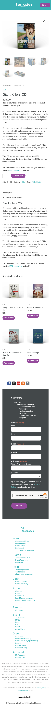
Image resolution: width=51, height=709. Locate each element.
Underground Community (25, 600)
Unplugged (19, 548)
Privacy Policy (20, 657)
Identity (38, 182)
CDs (9, 86)
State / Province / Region (21, 464)
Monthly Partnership (23, 639)
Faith (33, 182)
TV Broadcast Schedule (24, 550)
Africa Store (20, 629)
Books (17, 627)
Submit (19, 506)
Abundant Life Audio (23, 558)
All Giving (19, 636)
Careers (18, 593)
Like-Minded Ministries (24, 598)
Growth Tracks (21, 582)
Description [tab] (7, 193)
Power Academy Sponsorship (26, 641)
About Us (18, 591)
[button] (44, 5)
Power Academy (21, 584)
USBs (17, 622)
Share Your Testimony (24, 574)
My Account (20, 655)
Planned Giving (21, 648)
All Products (20, 618)
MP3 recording (15, 170)
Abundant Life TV (22, 541)
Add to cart (18, 176)
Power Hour (20, 546)
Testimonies (20, 572)
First (13, 425)
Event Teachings (21, 560)
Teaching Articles (22, 570)
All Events (19, 610)
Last (13, 434)
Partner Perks (20, 645)
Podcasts (19, 562)
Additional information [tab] (12, 197)
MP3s (17, 620)
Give (16, 633)
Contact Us (19, 596)
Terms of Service (23, 690)
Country (14, 473)
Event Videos (20, 544)
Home (4, 86)
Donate (18, 643)
